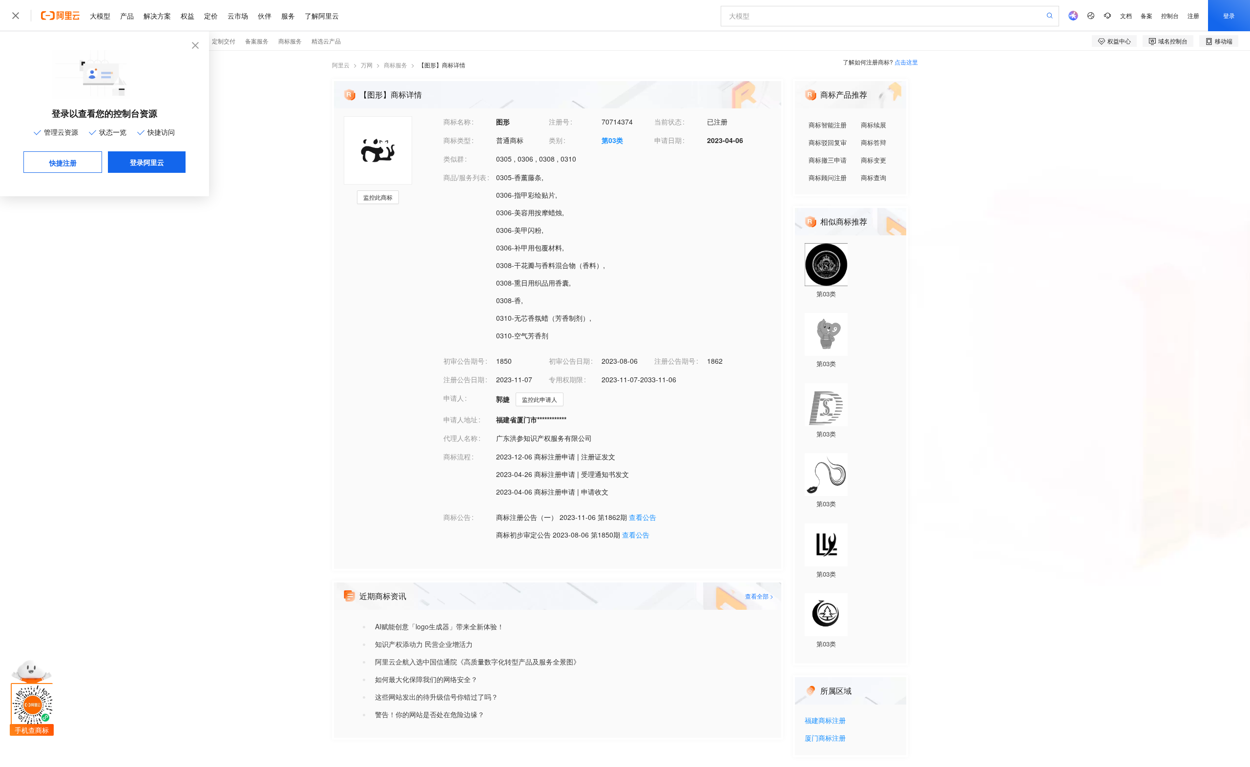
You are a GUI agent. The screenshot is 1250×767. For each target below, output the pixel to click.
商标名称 (457, 121)
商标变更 (873, 160)
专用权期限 (566, 379)
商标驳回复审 (828, 142)
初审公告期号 (463, 361)
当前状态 (668, 121)
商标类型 (457, 140)
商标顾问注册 (828, 177)
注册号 (559, 121)
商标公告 (457, 517)
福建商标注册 (825, 721)
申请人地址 (460, 419)
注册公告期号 (674, 361)
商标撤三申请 (828, 160)
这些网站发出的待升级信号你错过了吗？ (436, 697)
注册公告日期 (463, 379)
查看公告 (642, 517)
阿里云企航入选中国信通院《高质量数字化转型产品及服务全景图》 (477, 661)
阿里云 (341, 65)
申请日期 (668, 140)
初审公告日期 (569, 361)
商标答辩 (873, 142)
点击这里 (906, 62)
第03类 (612, 140)
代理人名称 (460, 438)
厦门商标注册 (825, 738)
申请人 (453, 398)
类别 (555, 140)
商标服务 (395, 65)
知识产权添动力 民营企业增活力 (424, 644)
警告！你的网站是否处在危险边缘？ (429, 714)
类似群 (453, 159)
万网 (367, 65)
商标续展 (873, 124)
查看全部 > (759, 596)
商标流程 (457, 456)
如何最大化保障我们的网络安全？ (426, 679)
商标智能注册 (828, 124)
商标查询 (873, 177)
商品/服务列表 (464, 177)
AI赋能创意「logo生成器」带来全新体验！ (439, 626)
